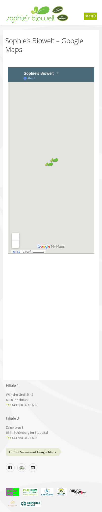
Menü (90, 16)
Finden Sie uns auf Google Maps (32, 452)
